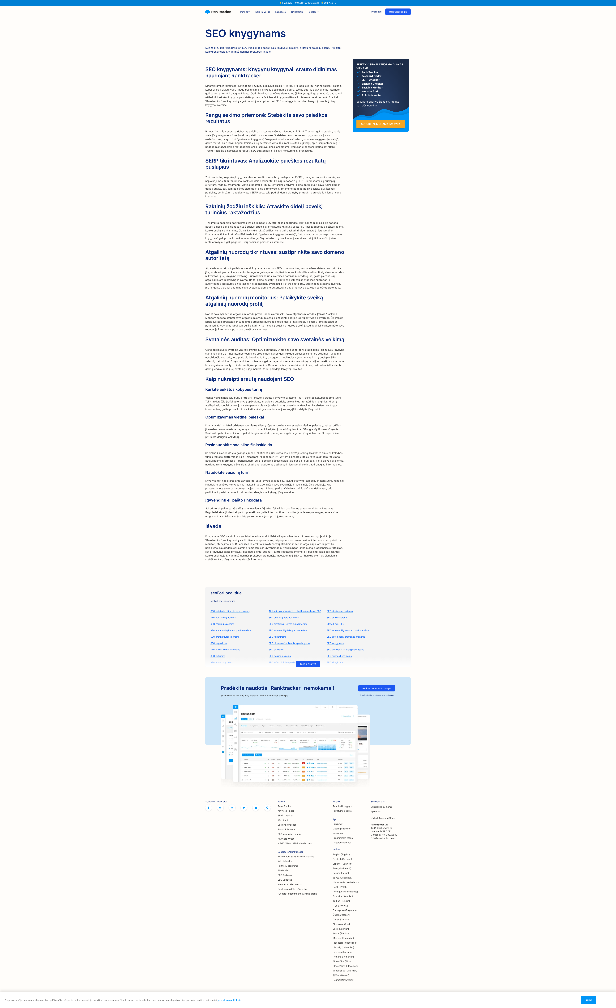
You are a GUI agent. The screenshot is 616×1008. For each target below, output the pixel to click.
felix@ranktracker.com (382, 838)
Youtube (220, 807)
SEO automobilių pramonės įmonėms (346, 636)
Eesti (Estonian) (341, 928)
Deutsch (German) (342, 859)
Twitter (244, 807)
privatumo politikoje (229, 999)
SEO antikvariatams (337, 617)
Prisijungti (376, 11)
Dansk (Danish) (341, 919)
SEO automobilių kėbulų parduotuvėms (230, 630)
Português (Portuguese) (345, 891)
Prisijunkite (368, 695)
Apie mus (376, 811)
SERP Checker (285, 815)
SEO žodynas (285, 875)
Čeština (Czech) (341, 914)
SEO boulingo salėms (280, 656)
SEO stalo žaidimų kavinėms (225, 649)
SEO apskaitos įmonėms (223, 617)
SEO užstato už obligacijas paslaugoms (289, 643)
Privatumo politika (342, 810)
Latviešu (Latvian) (342, 952)
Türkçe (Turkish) (341, 900)
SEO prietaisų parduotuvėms (284, 617)
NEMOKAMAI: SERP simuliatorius (295, 843)
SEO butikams (217, 656)
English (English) (341, 854)
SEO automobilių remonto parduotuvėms (348, 630)
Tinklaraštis (297, 11)
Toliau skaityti (308, 663)
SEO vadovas (285, 879)
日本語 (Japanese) (342, 877)
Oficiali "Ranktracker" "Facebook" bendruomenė (232, 807)
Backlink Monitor (286, 829)
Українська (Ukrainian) (345, 970)
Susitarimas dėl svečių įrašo (292, 889)
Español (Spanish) (342, 863)
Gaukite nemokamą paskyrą (376, 688)
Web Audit (283, 820)
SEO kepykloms (218, 643)
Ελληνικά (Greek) (342, 924)
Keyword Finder (286, 810)
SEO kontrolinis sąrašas (290, 834)
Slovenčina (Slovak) (343, 961)
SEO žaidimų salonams (222, 624)
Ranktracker (218, 12)
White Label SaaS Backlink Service (296, 856)
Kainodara (280, 11)
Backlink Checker (287, 824)
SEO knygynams (335, 643)
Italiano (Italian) (341, 873)
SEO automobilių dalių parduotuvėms (288, 630)
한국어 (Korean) (341, 975)
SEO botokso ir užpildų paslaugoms (345, 649)
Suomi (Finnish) (341, 933)
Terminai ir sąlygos (342, 806)
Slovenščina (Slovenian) (345, 966)
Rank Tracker (285, 806)
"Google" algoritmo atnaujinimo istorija (297, 893)
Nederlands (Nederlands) (346, 882)
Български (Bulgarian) (345, 910)
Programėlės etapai (343, 838)
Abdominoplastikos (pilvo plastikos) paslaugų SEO (295, 611)
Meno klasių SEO (335, 624)
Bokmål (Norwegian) (343, 980)
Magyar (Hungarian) (343, 938)
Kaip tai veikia (262, 11)
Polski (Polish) (340, 887)
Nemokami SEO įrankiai (290, 884)
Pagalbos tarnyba (342, 842)
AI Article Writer (286, 838)
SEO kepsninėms (277, 636)
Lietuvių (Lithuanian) (343, 947)
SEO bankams (276, 649)
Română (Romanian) (343, 956)
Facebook (208, 807)
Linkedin (255, 807)
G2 (267, 807)
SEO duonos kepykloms (339, 656)
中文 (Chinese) (340, 905)
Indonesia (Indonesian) (345, 942)
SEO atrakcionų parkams (340, 611)
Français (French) (342, 868)
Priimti (588, 999)
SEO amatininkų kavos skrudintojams (288, 624)
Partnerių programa (288, 865)
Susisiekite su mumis (381, 806)
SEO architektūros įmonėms (224, 636)
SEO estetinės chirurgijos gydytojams (229, 611)
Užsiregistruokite (398, 11)
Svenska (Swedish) (343, 896)
